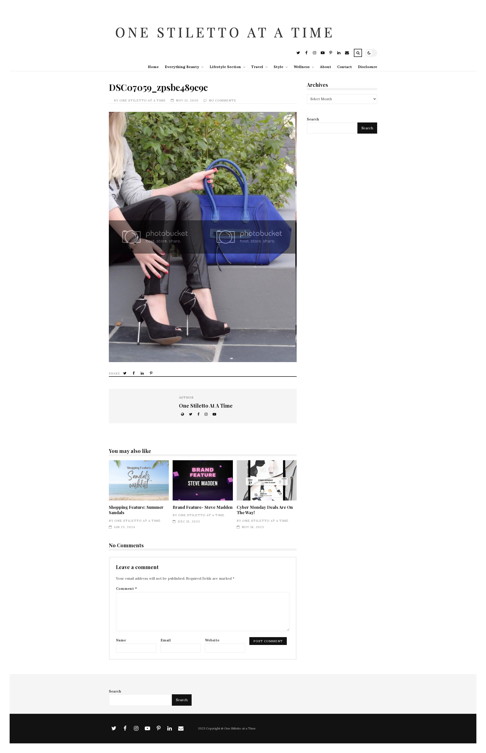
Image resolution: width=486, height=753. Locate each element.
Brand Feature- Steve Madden (203, 480)
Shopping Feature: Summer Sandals (139, 480)
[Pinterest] (331, 53)
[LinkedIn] (339, 53)
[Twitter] (298, 53)
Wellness (302, 67)
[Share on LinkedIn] (143, 373)
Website (212, 640)
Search (313, 119)
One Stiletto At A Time (142, 100)
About (325, 67)
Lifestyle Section (225, 67)
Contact (344, 67)
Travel (257, 67)
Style (278, 67)
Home (153, 67)
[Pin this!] (151, 373)
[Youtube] (322, 53)
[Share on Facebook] (134, 373)
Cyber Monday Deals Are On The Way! (267, 480)
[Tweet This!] (125, 373)
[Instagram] (314, 53)
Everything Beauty (182, 67)
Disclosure (367, 67)
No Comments (222, 100)
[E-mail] (347, 53)
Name (121, 640)
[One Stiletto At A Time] (226, 44)
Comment (126, 588)
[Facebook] (306, 53)
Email (165, 640)
